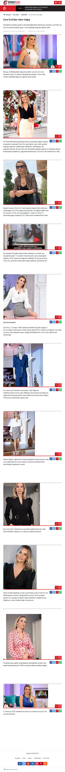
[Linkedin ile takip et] (32, 763)
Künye (24, 758)
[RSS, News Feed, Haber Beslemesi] (45, 763)
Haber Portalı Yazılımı (12, 769)
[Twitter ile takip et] (24, 763)
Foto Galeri (16, 14)
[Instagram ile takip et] (37, 763)
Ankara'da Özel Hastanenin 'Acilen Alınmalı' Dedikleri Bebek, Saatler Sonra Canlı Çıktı (36, 8)
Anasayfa (8, 14)
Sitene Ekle (46, 758)
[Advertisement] (32, 736)
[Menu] (55, 2)
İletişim (30, 758)
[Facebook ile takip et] (20, 763)
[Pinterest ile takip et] (41, 763)
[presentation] (9, 8)
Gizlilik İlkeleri (37, 758)
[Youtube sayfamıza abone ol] (28, 763)
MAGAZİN (24, 14)
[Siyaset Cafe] (11, 2)
